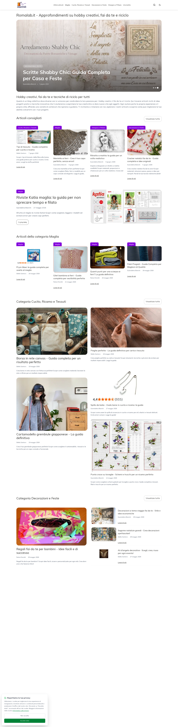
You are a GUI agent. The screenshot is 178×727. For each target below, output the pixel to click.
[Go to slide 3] (158, 88)
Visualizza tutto (153, 119)
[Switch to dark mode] (160, 5)
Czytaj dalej (22, 222)
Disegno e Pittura (114, 5)
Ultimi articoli (58, 5)
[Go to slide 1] (153, 87)
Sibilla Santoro (21, 153)
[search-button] (154, 5)
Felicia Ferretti (58, 282)
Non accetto (25, 716)
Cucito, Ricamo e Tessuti (81, 5)
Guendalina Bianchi (29, 84)
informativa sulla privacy (21, 711)
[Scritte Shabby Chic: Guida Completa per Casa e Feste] (89, 56)
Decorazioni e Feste (99, 5)
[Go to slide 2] (155, 87)
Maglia (67, 5)
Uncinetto (127, 5)
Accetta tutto (24, 721)
